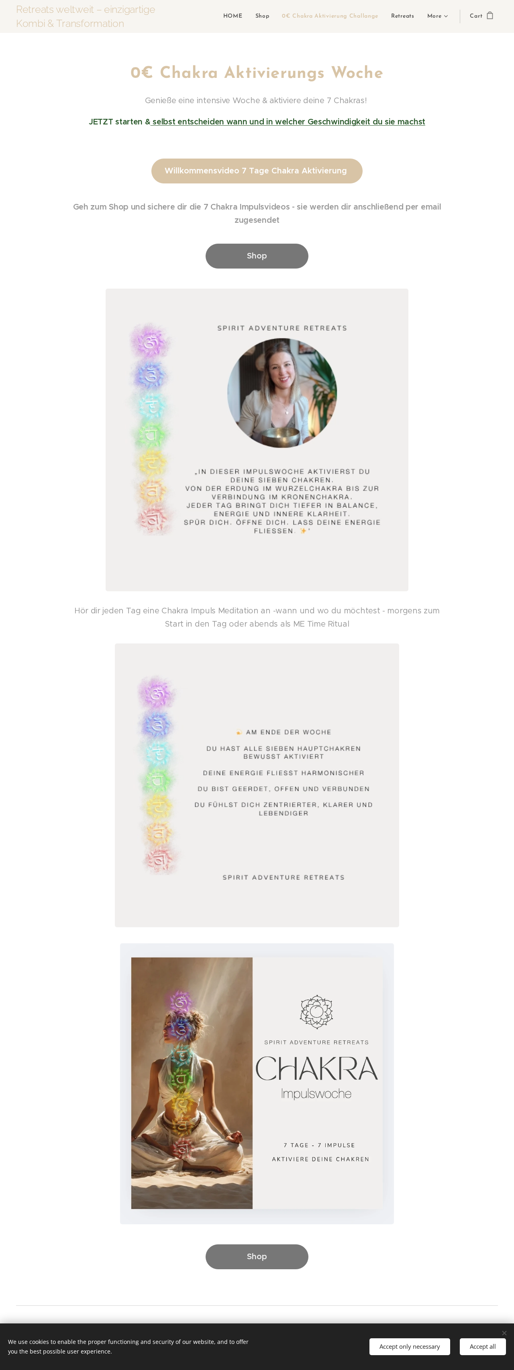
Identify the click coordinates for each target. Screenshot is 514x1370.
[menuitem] (235, 16)
